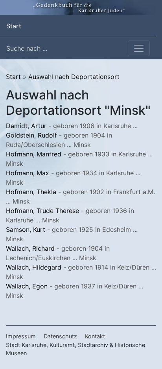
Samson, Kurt (25, 229)
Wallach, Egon (27, 286)
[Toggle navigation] (139, 48)
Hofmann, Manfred (33, 154)
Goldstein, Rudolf (31, 135)
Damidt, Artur (26, 126)
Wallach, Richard (30, 248)
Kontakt (95, 336)
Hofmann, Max (27, 173)
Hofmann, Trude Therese (42, 211)
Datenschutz (60, 336)
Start (13, 26)
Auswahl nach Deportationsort (74, 77)
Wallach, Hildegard (33, 267)
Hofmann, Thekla (31, 192)
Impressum (21, 336)
